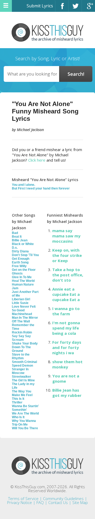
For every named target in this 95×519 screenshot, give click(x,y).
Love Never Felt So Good (24, 308)
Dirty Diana (20, 251)
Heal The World (23, 281)
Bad (15, 233)
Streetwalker (21, 376)
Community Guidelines (63, 498)
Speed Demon (22, 365)
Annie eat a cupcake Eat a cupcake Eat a (66, 294)
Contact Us (58, 502)
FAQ (40, 502)
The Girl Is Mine (23, 380)
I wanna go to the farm (66, 311)
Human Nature (23, 284)
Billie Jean (19, 240)
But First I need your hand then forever (41, 188)
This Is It (18, 399)
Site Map (80, 502)
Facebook (61, 8)
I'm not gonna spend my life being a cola (66, 328)
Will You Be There (25, 428)
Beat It (17, 236)
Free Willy (19, 266)
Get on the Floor (24, 270)
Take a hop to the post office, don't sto (67, 275)
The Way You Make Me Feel (22, 393)
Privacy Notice (19, 502)
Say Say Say (21, 336)
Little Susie (20, 303)
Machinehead (22, 314)
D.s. (15, 247)
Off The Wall (21, 321)
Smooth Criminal (24, 362)
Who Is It (18, 417)
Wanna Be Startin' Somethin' (25, 408)
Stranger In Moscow (20, 371)
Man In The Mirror (25, 318)
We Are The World (25, 413)
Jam (15, 288)
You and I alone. (23, 185)
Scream (18, 340)
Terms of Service (23, 498)
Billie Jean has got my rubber (67, 392)
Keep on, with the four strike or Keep (67, 255)
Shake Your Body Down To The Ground (25, 347)
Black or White (23, 244)
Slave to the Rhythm (21, 356)
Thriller (17, 402)
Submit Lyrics (40, 6)
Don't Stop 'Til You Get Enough (25, 257)
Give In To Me (22, 277)
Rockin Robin (22, 332)
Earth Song (20, 262)
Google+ (88, 8)
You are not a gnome (65, 378)
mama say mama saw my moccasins (66, 236)
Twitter (75, 8)
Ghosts (17, 273)
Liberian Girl (21, 299)
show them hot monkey (67, 364)
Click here (36, 160)
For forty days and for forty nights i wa (66, 347)
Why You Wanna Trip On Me (24, 422)
